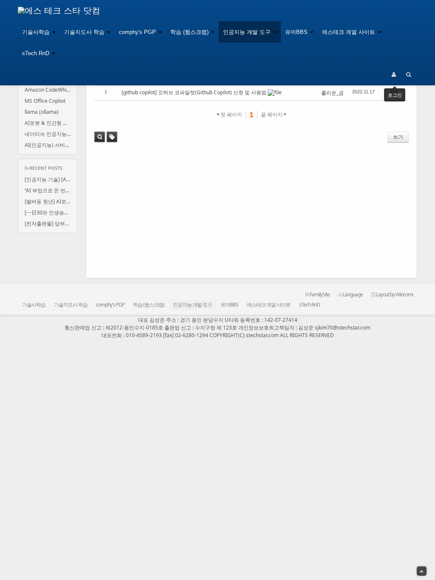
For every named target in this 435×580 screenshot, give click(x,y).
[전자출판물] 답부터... (49, 223)
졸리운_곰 (332, 92)
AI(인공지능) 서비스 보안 (51, 145)
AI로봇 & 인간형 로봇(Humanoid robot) (51, 123)
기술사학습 (36, 32)
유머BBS (297, 32)
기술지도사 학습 (85, 32)
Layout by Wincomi (394, 294)
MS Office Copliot (45, 100)
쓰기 (398, 137)
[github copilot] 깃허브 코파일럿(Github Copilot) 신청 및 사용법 (193, 92)
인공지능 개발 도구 (247, 32)
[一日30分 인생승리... (49, 212)
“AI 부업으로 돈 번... (47, 190)
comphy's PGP (138, 32)
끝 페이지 (272, 115)
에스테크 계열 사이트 (349, 32)
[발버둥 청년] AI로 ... (48, 201)
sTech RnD (36, 53)
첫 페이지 (230, 115)
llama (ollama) (42, 111)
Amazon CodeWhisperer (51, 89)
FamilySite (319, 294)
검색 (99, 137)
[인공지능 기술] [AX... (49, 179)
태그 (112, 137)
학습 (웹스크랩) (190, 32)
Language (352, 294)
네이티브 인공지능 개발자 (51, 134)
